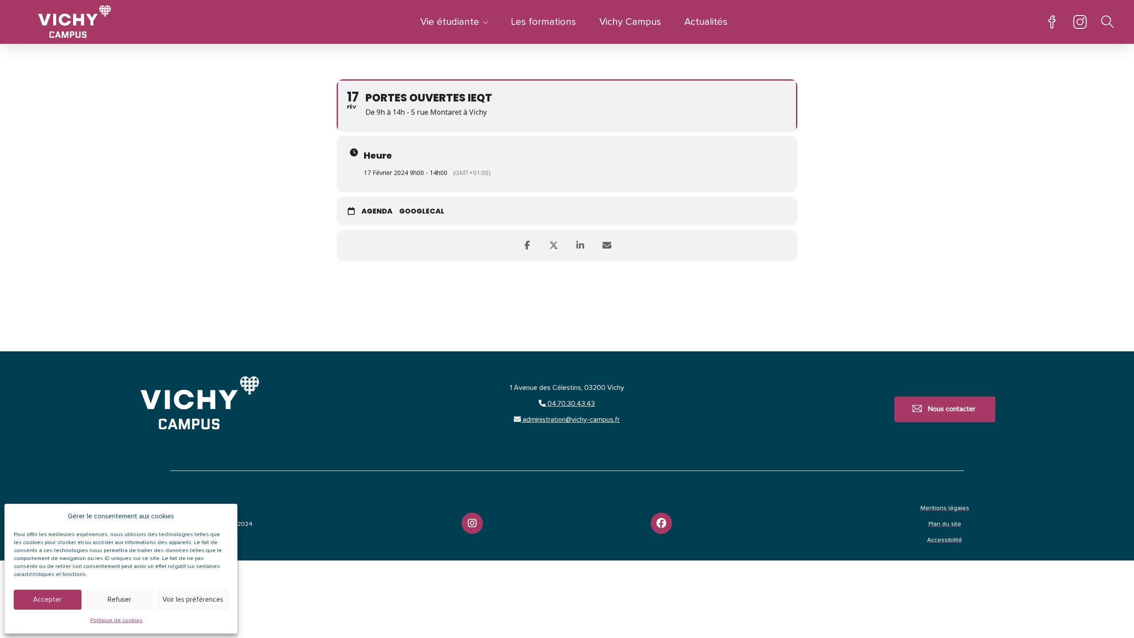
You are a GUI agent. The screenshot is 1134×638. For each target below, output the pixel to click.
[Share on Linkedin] (580, 245)
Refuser (119, 599)
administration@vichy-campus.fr (570, 419)
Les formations (543, 22)
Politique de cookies (116, 620)
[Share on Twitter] (554, 245)
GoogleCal (421, 211)
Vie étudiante (449, 22)
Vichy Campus (630, 22)
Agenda (376, 211)
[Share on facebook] (527, 245)
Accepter (47, 599)
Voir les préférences (193, 599)
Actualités (705, 22)
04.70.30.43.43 (570, 403)
